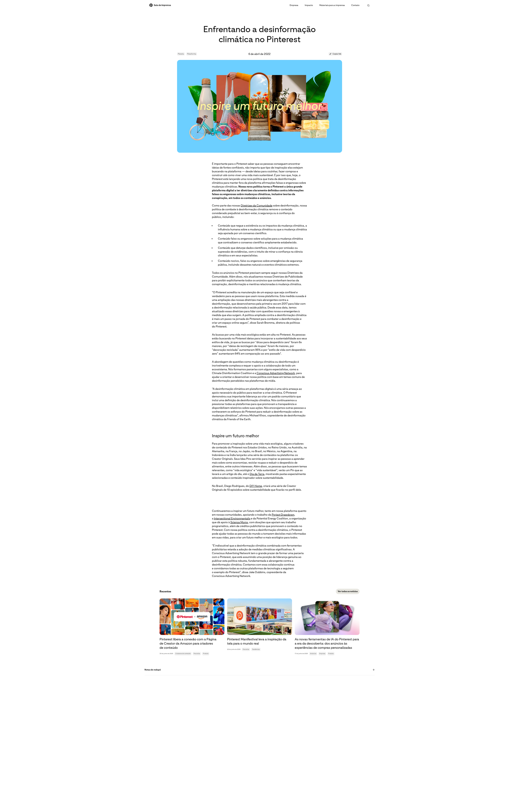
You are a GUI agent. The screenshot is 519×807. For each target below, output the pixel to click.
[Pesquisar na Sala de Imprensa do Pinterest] (368, 5)
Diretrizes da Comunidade (256, 205)
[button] (335, 54)
